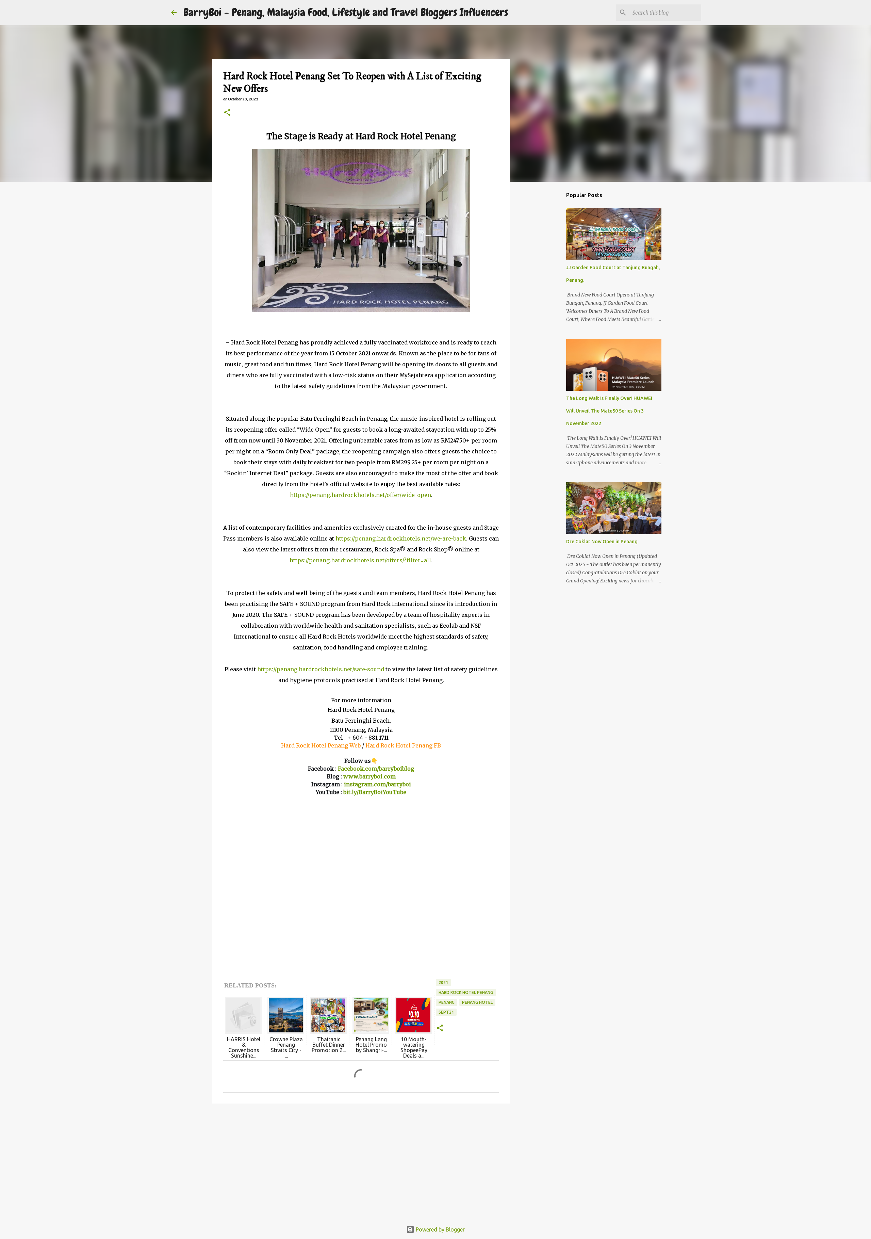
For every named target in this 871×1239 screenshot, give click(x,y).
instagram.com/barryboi (377, 784)
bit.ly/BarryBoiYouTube (374, 792)
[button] (227, 112)
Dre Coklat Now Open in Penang (602, 541)
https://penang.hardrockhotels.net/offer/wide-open (360, 495)
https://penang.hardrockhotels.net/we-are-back (400, 538)
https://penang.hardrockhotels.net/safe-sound (320, 669)
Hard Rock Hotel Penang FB (403, 745)
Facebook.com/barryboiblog (376, 768)
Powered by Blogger (439, 1229)
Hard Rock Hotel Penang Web (321, 745)
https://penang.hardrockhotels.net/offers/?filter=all (360, 560)
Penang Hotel (477, 1002)
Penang (447, 1002)
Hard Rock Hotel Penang (466, 992)
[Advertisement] (361, 1161)
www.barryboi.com (369, 776)
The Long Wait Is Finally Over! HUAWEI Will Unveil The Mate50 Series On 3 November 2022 (609, 411)
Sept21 (446, 1012)
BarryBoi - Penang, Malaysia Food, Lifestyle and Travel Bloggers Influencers (345, 12)
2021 (443, 982)
